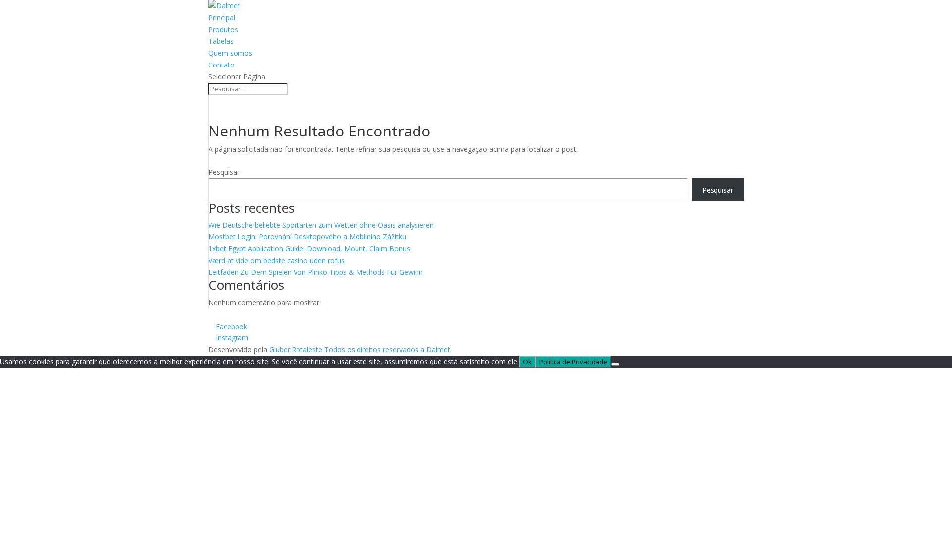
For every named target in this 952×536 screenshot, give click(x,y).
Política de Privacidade (573, 361)
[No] (615, 364)
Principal (221, 17)
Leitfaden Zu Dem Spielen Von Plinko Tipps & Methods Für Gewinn (315, 272)
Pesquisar (223, 172)
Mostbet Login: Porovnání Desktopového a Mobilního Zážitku (307, 236)
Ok (527, 361)
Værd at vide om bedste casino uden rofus (276, 260)
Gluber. (280, 349)
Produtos (223, 29)
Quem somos (230, 53)
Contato (221, 64)
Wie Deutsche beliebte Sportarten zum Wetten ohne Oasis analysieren (321, 225)
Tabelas (221, 41)
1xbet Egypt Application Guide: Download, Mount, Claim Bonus (309, 248)
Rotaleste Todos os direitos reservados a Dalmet (371, 349)
